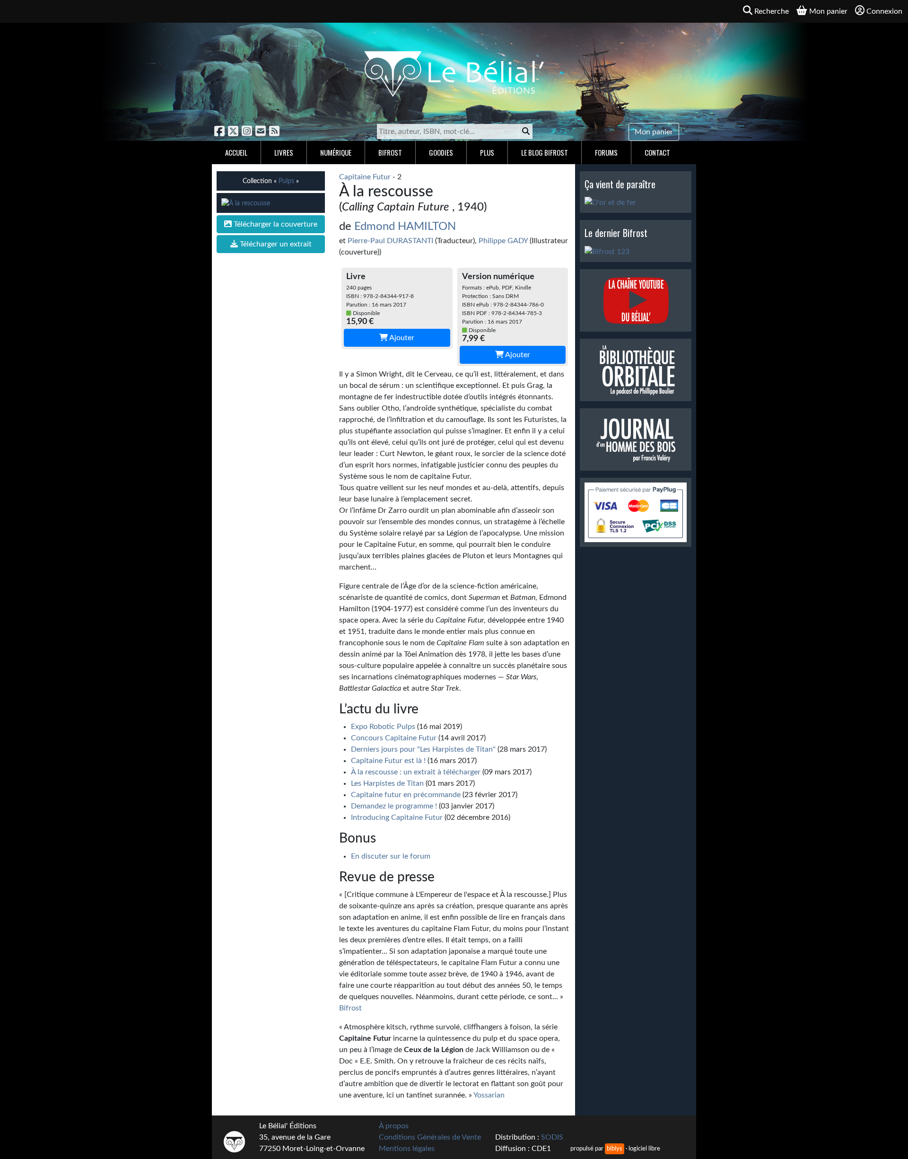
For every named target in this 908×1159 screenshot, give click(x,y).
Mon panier (654, 132)
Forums (606, 152)
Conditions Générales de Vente (430, 1137)
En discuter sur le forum (390, 856)
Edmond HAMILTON (405, 226)
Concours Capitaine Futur (394, 738)
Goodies (441, 152)
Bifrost (390, 152)
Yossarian (489, 1095)
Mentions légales (407, 1148)
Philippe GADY (503, 241)
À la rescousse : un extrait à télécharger (415, 772)
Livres (283, 152)
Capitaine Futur (365, 177)
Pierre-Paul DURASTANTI (390, 241)
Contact (657, 152)
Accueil (236, 152)
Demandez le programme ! (394, 806)
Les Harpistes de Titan (387, 783)
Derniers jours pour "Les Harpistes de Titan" (423, 749)
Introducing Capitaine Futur (397, 817)
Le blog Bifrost (544, 152)
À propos (394, 1126)
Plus (487, 152)
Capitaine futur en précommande (406, 795)
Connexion (884, 11)
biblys (614, 1148)
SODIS (552, 1137)
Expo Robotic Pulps (383, 726)
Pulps (286, 180)
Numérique (335, 152)
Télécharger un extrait (275, 244)
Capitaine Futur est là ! (388, 760)
